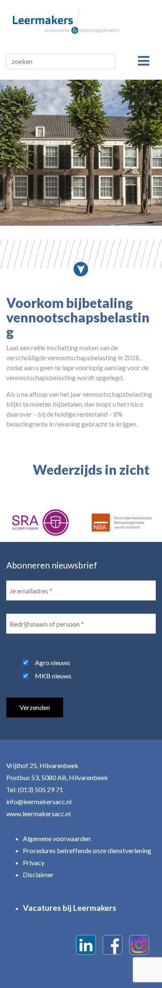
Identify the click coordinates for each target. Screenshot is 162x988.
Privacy (33, 862)
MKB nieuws (53, 676)
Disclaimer (38, 874)
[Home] (66, 23)
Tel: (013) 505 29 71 (34, 789)
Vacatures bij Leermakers (69, 907)
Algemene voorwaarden (57, 838)
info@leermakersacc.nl (38, 801)
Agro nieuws (52, 662)
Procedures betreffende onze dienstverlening (87, 850)
